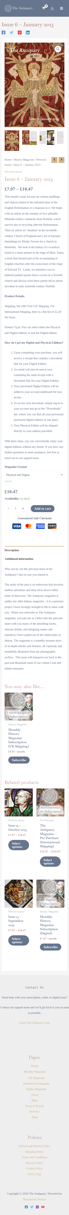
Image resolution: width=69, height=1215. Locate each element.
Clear (8, 481)
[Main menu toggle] (61, 8)
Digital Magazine (36, 1089)
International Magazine (36, 1083)
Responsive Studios (34, 1199)
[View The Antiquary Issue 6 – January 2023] (12, 140)
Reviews (34, 1111)
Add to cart (42, 508)
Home (8, 159)
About (34, 1095)
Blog (34, 1117)
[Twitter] (11, 32)
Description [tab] (12, 550)
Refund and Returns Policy (34, 1146)
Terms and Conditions (34, 1157)
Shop (34, 1100)
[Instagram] (37, 1207)
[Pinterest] (20, 32)
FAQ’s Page (34, 1174)
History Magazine (24, 159)
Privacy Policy (34, 1163)
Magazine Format (16, 467)
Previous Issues (13, 171)
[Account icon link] (52, 8)
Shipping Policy (34, 1151)
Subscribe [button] (19, 760)
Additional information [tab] (19, 559)
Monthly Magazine (35, 1071)
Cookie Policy (34, 1168)
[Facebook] (3, 32)
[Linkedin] (28, 32)
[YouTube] (43, 1207)
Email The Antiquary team (34, 1023)
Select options (17, 845)
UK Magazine (36, 1078)
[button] (58, 49)
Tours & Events (34, 1106)
